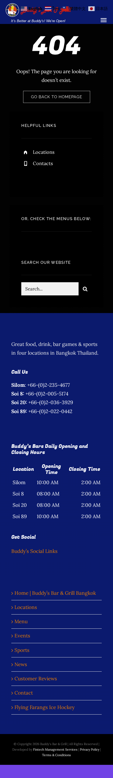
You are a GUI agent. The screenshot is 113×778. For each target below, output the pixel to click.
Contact (23, 693)
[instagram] (56, 177)
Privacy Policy (89, 749)
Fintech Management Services (55, 749)
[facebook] (27, 177)
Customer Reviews (35, 678)
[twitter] (42, 177)
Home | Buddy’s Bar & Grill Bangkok (55, 593)
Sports (21, 650)
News (20, 664)
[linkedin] (70, 177)
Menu (21, 621)
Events (22, 635)
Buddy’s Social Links (34, 551)
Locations (43, 152)
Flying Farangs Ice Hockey (44, 707)
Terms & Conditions (56, 755)
